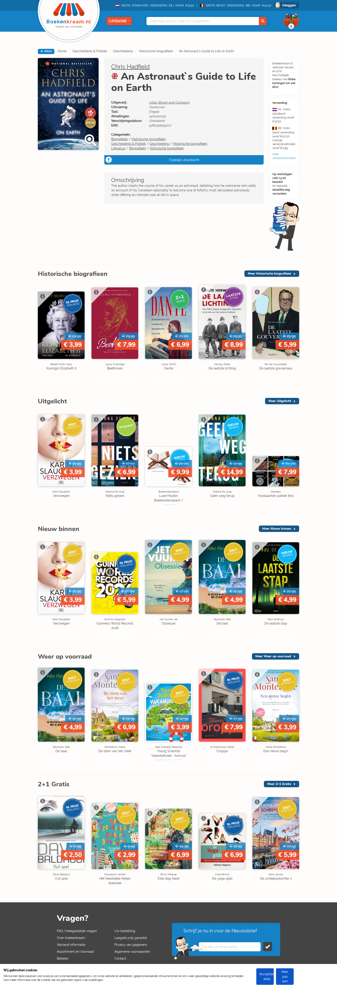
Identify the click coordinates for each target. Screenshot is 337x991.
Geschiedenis (123, 51)
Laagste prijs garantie (130, 938)
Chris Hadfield (130, 66)
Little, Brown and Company (169, 102)
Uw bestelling (124, 931)
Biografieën (119, 139)
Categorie (118, 21)
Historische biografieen (156, 51)
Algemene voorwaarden (132, 951)
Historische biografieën (149, 139)
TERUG (47, 51)
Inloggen (289, 5)
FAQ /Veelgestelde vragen (77, 931)
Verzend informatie (71, 945)
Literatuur (118, 148)
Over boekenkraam (71, 938)
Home (62, 51)
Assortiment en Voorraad (75, 951)
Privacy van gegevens (130, 945)
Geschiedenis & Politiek (89, 51)
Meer (269, 273)
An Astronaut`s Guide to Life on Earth (206, 51)
